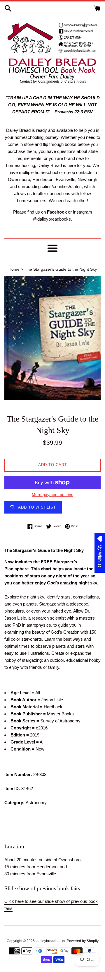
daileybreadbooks (50, 941)
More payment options (52, 494)
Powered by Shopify (83, 941)
